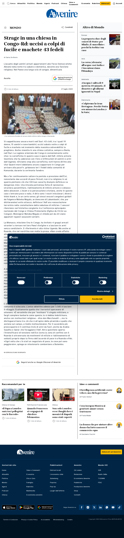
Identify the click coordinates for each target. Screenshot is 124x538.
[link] (105, 3)
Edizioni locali (55, 470)
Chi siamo (78, 470)
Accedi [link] (119, 3)
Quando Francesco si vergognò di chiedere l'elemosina (37, 412)
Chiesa (4, 495)
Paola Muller (86, 416)
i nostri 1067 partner (23, 250)
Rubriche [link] (96, 3)
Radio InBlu (102, 474)
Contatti (77, 495)
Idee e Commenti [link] (73, 3)
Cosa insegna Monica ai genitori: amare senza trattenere (92, 408)
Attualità (5, 474)
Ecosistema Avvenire (82, 478)
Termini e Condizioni (10, 519)
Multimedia (30, 491)
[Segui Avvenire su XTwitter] (94, 507)
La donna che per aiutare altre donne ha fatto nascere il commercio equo (96, 427)
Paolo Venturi (86, 397)
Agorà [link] (47, 3)
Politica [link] (31, 3)
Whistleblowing (58, 519)
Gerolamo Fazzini (88, 434)
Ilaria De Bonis (11, 57)
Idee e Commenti (33, 470)
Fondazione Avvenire (82, 487)
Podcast (5, 491)
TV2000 (101, 478)
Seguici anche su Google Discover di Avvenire (41, 362)
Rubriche (29, 487)
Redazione (78, 474)
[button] (3, 3)
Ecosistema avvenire (34, 495)
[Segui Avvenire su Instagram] (88, 507)
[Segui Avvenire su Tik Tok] (119, 507)
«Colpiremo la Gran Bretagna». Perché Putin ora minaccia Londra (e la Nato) (94, 108)
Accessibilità (45, 519)
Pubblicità (78, 483)
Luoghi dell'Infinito (57, 491)
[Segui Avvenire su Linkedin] (100, 507)
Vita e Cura (30, 478)
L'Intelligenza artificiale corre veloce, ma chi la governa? (96, 391)
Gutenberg (54, 478)
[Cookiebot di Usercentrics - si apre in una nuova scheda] (104, 237)
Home (4, 470)
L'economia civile (56, 474)
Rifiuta (62, 299)
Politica (5, 478)
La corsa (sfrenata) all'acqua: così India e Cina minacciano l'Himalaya (92, 66)
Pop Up (53, 487)
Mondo (4, 483)
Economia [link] (85, 3)
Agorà (4, 487)
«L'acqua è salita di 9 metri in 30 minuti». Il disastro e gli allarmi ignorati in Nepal (93, 87)
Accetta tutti (97, 299)
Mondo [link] (40, 3)
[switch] (48, 282)
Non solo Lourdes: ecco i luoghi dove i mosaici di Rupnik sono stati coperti (62, 412)
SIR (99, 470)
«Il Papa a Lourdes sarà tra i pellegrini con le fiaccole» (12, 411)
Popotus (53, 483)
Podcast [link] (55, 3)
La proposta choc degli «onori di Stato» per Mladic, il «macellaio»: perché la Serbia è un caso (93, 44)
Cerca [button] (12, 3)
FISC (100, 483)
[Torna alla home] (5, 27)
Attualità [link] (21, 3)
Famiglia (29, 483)
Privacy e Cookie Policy (29, 519)
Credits (70, 519)
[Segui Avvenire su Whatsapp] (106, 507)
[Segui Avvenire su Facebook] (81, 507)
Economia (30, 474)
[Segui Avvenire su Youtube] (113, 507)
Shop (76, 491)
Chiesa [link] (64, 3)
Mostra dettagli (103, 291)
